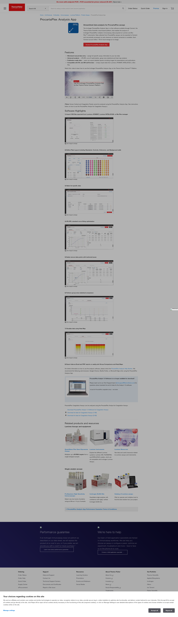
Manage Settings (9, 610)
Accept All (154, 610)
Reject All (169, 610)
